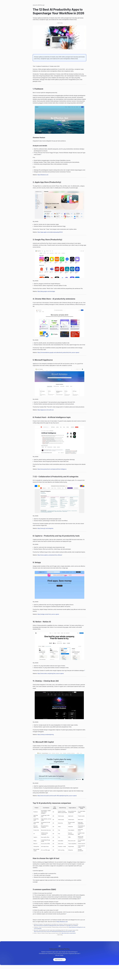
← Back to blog (59, 22)
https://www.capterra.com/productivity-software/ (49, 555)
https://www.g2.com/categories (45, 528)
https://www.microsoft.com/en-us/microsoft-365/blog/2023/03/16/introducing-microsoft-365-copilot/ (54, 931)
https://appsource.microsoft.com (45, 410)
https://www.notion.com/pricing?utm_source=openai (50, 673)
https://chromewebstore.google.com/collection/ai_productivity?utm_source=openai (58, 352)
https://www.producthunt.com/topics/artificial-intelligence (51, 469)
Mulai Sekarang (58, 959)
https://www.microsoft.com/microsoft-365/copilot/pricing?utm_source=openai (57, 795)
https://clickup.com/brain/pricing (45, 734)
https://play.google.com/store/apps (46, 291)
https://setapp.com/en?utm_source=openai (48, 614)
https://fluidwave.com (42, 174)
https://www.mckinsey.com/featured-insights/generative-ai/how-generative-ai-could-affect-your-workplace (56, 925)
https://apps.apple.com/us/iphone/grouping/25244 (50, 232)
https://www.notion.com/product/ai (68, 933)
